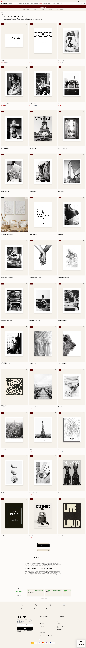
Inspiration (53, 3)
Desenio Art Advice (60, 616)
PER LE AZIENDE (59, 3)
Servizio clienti (59, 618)
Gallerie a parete (46, 3)
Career (41, 621)
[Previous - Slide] (26, 592)
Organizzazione (60, 9)
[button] (81, 643)
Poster (20, 3)
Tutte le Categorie (26, 9)
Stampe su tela (26, 3)
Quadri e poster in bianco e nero (12, 12)
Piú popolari (11, 3)
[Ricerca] (80, 3)
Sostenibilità (42, 623)
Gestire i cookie (60, 629)
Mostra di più (43, 545)
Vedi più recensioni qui (43, 598)
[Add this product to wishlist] (26, 24)
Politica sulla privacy (28, 630)
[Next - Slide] (72, 592)
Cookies (58, 623)
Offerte (40, 3)
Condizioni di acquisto (61, 621)
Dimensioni (50, 9)
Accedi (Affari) (42, 632)
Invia (25, 628)
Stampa (41, 618)
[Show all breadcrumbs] (2, 12)
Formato (42, 9)
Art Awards (42, 630)
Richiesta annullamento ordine (61, 627)
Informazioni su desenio (44, 616)
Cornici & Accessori (34, 3)
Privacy (58, 625)
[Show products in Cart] (84, 4)
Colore (35, 9)
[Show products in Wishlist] (82, 4)
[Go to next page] (49, 550)
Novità (16, 3)
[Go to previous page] (37, 550)
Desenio (45, 645)
